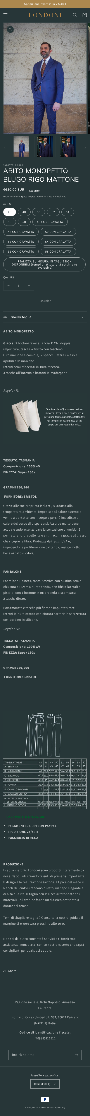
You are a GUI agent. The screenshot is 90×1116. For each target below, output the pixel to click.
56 (9, 222)
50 (38, 212)
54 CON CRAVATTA (58, 242)
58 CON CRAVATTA (58, 251)
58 (24, 222)
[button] (5, 15)
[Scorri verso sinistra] (5, 148)
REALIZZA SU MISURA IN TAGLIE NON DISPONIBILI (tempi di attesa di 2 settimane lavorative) (44, 264)
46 (9, 212)
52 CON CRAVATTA (21, 242)
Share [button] (12, 971)
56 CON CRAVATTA (21, 251)
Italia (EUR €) (42, 1084)
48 (24, 212)
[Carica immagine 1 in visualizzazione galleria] (21, 147)
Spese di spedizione (31, 196)
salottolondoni (39, 1107)
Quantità (8, 277)
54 (67, 212)
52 (53, 212)
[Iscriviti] (76, 1055)
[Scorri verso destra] (85, 148)
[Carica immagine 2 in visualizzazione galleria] (45, 147)
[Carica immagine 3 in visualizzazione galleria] (68, 147)
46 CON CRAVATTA (50, 222)
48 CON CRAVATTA (21, 232)
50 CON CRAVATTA (58, 232)
